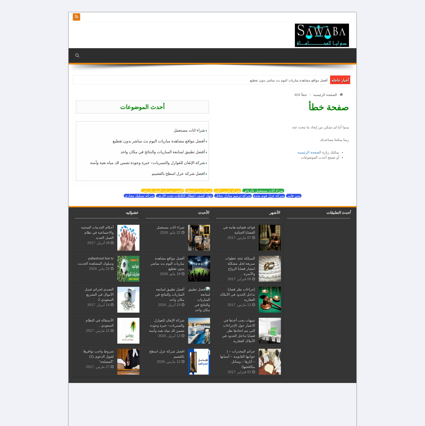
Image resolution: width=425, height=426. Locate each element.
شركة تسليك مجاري (139, 196)
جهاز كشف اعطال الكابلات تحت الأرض (184, 196)
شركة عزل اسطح (199, 191)
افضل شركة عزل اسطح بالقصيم (178, 173)
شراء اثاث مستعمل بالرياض (263, 191)
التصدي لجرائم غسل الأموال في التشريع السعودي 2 (99, 294)
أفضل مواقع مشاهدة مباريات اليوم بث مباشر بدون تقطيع (289, 80)
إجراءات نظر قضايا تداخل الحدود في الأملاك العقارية (237, 294)
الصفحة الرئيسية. (309, 152)
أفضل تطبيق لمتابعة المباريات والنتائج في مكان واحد (163, 152)
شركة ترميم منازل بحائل (233, 196)
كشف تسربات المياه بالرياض (162, 191)
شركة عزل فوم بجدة (269, 196)
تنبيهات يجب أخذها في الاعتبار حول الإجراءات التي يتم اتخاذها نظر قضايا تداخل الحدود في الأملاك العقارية (238, 330)
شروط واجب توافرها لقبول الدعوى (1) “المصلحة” (98, 356)
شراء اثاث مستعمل (189, 130)
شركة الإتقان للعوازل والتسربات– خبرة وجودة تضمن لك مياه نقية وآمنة (147, 163)
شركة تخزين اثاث (227, 191)
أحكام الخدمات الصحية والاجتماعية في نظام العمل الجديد (97, 232)
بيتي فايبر (294, 196)
